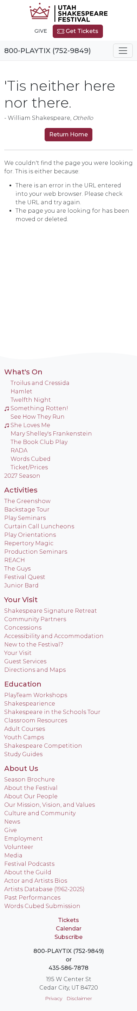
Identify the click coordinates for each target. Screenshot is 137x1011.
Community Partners (35, 619)
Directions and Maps (35, 670)
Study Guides (23, 754)
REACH (14, 560)
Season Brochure (29, 779)
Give (40, 31)
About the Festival (31, 788)
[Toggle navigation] (123, 51)
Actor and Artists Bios (35, 880)
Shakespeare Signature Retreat (50, 610)
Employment (23, 838)
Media (13, 855)
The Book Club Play (39, 442)
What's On (23, 372)
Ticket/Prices (29, 467)
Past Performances (32, 897)
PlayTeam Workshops (35, 695)
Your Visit (21, 599)
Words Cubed (31, 459)
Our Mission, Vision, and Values (49, 804)
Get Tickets (81, 31)
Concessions (22, 627)
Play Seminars (25, 518)
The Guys (17, 568)
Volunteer (18, 847)
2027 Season (22, 475)
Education (22, 684)
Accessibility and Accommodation (54, 636)
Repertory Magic (28, 543)
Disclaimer (79, 998)
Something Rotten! (39, 408)
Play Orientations (30, 535)
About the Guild (27, 872)
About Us (21, 768)
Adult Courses (24, 729)
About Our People (31, 796)
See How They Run (38, 416)
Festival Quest (24, 577)
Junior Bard (21, 585)
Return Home (68, 134)
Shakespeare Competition (43, 745)
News (12, 821)
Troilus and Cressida (40, 383)
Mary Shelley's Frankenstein (51, 433)
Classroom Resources (35, 720)
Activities (21, 490)
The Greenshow (27, 501)
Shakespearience (29, 703)
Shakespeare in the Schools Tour (52, 712)
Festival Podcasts (29, 864)
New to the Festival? (33, 644)
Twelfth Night (31, 400)
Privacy (53, 998)
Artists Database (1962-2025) (44, 889)
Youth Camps (24, 737)
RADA (19, 450)
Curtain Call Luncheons (39, 526)
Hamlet (21, 391)
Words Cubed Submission (42, 906)
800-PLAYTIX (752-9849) (47, 50)
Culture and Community (40, 813)
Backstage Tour (27, 509)
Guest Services (25, 661)
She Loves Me (30, 425)
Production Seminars (35, 551)
